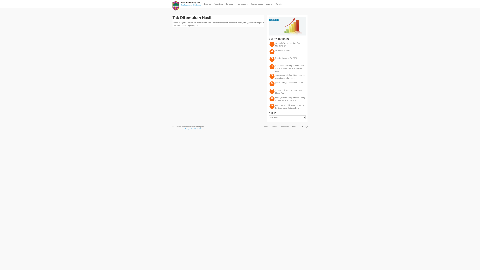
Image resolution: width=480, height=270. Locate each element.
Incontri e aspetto (282, 50)
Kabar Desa (218, 4)
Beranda (207, 4)
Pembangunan (257, 4)
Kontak (279, 4)
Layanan (269, 4)
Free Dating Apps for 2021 (286, 58)
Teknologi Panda (199, 129)
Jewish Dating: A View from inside (289, 83)
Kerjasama (285, 127)
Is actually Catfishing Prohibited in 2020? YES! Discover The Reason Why (289, 68)
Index (294, 127)
